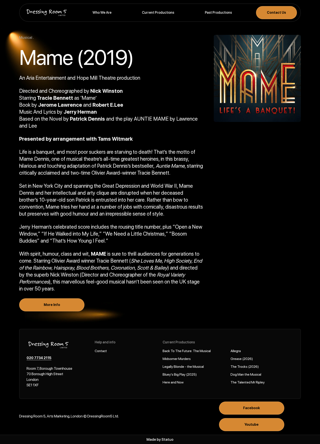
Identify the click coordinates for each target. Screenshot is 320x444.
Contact (101, 351)
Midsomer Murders (177, 359)
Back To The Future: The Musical (187, 351)
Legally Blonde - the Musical (183, 367)
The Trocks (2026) (245, 367)
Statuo (167, 439)
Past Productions (218, 12)
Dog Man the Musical (246, 374)
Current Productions (158, 12)
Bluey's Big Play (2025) (180, 374)
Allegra (236, 351)
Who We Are (102, 12)
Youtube (251, 424)
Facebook (251, 408)
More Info (52, 305)
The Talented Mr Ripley (248, 382)
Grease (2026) (242, 359)
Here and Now (173, 382)
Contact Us (276, 12)
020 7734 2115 (39, 358)
